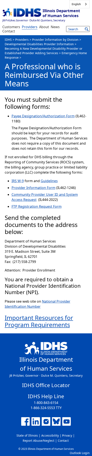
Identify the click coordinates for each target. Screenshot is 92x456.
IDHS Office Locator (46, 385)
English (76, 4)
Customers (11, 27)
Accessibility (50, 435)
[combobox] (79, 4)
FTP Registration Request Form (37, 206)
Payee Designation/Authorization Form (43, 116)
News (55, 27)
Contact (8, 31)
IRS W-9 (18, 181)
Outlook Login (80, 453)
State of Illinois (27, 435)
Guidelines (49, 181)
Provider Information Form (33, 187)
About (44, 27)
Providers (29, 27)
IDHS (8, 40)
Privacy (67, 435)
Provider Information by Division (55, 40)
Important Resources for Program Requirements (39, 321)
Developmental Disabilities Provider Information (39, 44)
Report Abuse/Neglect (38, 441)
